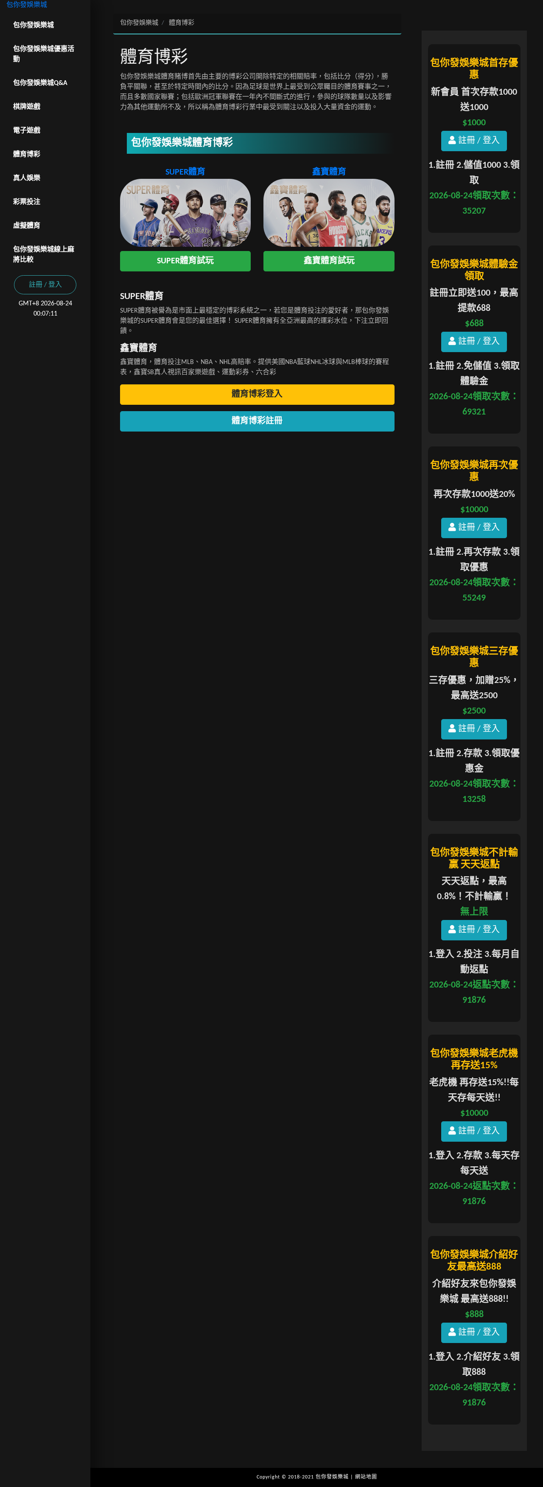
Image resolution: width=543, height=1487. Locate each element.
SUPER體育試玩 (185, 261)
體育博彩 (26, 154)
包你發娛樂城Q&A (40, 83)
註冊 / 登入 (45, 285)
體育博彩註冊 (257, 421)
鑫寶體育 (329, 172)
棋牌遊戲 (26, 107)
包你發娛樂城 (26, 5)
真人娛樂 (26, 178)
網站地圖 (366, 1477)
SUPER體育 (185, 172)
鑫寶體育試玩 (329, 261)
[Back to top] (528, 1444)
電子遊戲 (26, 130)
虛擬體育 (26, 226)
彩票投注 (26, 202)
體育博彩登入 (257, 394)
